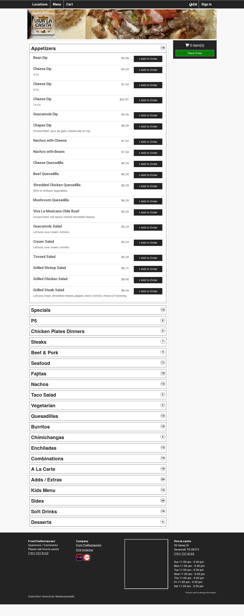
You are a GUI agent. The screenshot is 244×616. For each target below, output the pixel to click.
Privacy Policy (34, 596)
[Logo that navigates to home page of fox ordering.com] (86, 557)
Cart (69, 4)
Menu (57, 4)
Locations (40, 4)
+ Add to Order (148, 58)
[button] (97, 48)
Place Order (195, 53)
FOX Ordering (84, 550)
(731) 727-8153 (38, 553)
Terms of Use (48, 596)
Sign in (206, 4)
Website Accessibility (65, 596)
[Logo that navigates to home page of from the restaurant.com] (79, 557)
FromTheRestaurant (88, 545)
